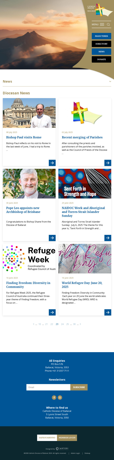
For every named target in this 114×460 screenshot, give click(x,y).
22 (51, 324)
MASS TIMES (101, 36)
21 (46, 324)
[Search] (108, 24)
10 (39, 324)
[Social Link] (54, 397)
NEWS (102, 51)
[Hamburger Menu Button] (102, 24)
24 (62, 324)
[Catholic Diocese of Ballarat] (101, 16)
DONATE (101, 59)
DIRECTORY (101, 44)
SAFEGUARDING (47, 437)
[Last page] (80, 324)
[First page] (33, 324)
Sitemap (87, 453)
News (7, 81)
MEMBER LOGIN (67, 437)
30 (74, 324)
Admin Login (75, 453)
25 (67, 324)
